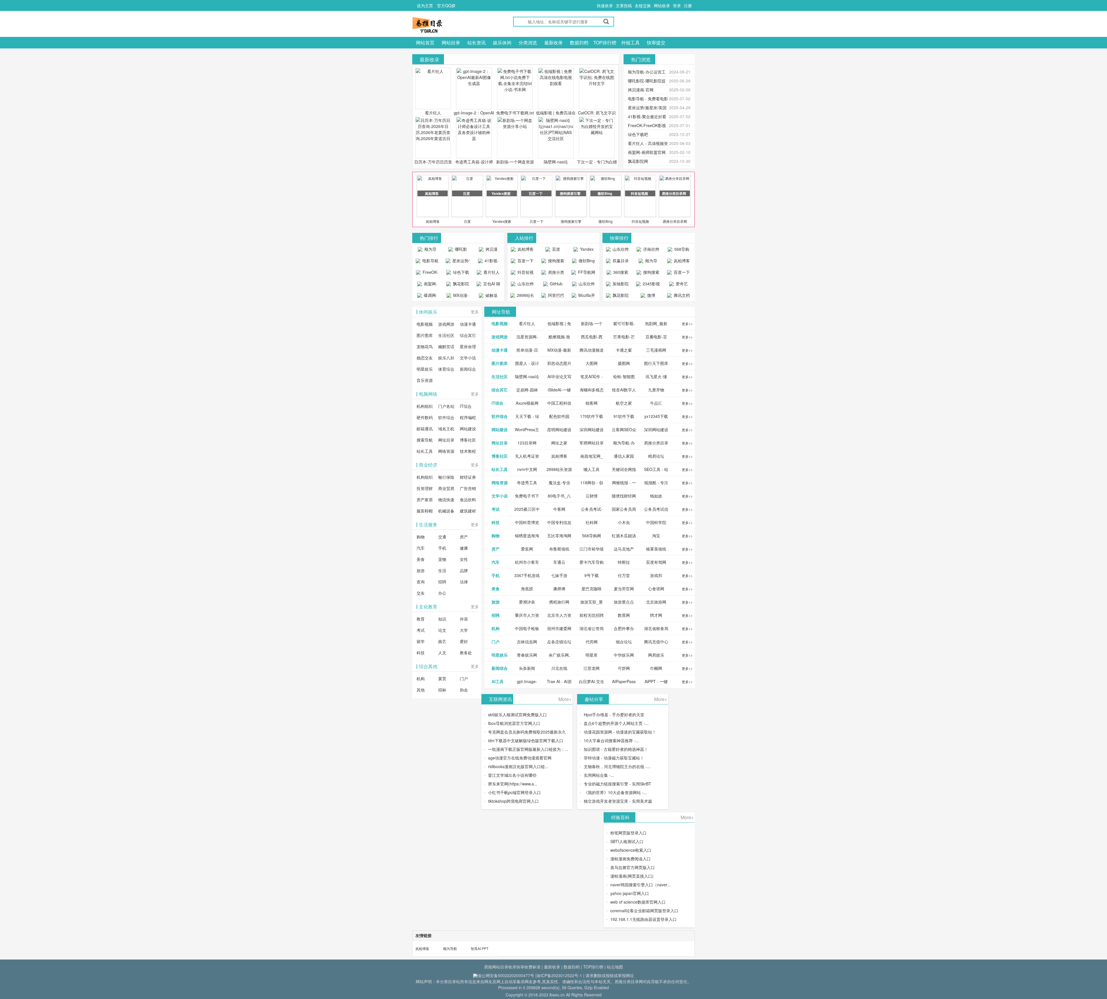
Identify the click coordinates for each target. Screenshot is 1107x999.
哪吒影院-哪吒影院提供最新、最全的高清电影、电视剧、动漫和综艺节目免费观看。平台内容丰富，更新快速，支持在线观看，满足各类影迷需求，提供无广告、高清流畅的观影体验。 (457, 250)
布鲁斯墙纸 (559, 549)
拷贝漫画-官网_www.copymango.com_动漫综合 (489, 250)
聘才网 (656, 615)
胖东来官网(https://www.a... (512, 784)
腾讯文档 (681, 295)
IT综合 (466, 406)
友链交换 (643, 5)
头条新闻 (527, 668)
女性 (464, 559)
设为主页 (425, 5)
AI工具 (498, 681)
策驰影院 (620, 283)
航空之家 (624, 403)
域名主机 (446, 428)
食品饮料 (468, 499)
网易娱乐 (656, 655)
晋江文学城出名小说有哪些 (512, 775)
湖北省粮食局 (656, 628)
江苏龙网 (591, 668)
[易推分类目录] (441, 25)
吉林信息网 (527, 641)
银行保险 (446, 477)
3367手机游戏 (527, 575)
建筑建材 (468, 511)
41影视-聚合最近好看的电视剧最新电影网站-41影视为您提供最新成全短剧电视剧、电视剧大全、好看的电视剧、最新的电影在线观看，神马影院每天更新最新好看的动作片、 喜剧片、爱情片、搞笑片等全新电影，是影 (488, 262)
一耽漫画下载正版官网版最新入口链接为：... (528, 749)
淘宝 (656, 535)
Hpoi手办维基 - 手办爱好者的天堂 (614, 714)
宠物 (442, 559)
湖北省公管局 (591, 628)
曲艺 (442, 641)
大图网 (591, 363)
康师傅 (559, 588)
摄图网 (624, 363)
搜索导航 (425, 440)
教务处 (466, 652)
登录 (677, 5)
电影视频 (425, 324)
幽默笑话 (446, 346)
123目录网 (526, 443)
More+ (564, 699)
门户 (464, 678)
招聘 (442, 582)
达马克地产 (624, 549)
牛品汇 (656, 403)
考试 (421, 630)
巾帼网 (656, 668)
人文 (442, 652)
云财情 (591, 496)
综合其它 (468, 335)
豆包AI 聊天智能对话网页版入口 (489, 285)
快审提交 (656, 42)
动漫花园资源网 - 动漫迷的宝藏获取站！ (620, 732)
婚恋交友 (425, 358)
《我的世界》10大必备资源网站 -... (615, 792)
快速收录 (605, 5)
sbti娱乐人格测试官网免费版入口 (517, 714)
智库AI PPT (479, 948)
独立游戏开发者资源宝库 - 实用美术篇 (618, 801)
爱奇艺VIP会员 (679, 285)
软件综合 (446, 417)
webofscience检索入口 (630, 850)
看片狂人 (433, 113)
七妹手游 (559, 575)
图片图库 (425, 335)
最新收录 (553, 42)
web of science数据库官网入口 (638, 902)
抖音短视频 (640, 221)
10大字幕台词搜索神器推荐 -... (611, 740)
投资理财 (425, 488)
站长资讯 (476, 42)
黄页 (442, 678)
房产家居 (425, 499)
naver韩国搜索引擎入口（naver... (640, 884)
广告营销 (468, 488)
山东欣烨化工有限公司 (523, 285)
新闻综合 (468, 369)
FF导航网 (586, 272)
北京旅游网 (656, 602)
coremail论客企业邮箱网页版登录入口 (644, 910)
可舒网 (624, 668)
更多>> (687, 323)
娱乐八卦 (446, 358)
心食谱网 (656, 588)
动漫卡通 (468, 324)
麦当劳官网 (624, 588)
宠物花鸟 (425, 346)
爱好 (464, 641)
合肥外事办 (624, 628)
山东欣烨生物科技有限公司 (584, 285)
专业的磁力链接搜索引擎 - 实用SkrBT (617, 784)
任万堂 (624, 575)
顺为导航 (450, 948)
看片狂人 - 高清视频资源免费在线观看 (488, 273)
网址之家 (559, 443)
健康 (464, 548)
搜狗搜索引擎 (571, 221)
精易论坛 (656, 456)
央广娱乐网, (559, 655)
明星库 (591, 655)
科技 (421, 652)
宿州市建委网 (559, 628)
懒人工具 (591, 469)
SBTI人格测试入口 (626, 841)
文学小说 (468, 358)
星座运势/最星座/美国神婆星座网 (458, 262)
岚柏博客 (433, 221)
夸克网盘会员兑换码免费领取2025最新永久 (527, 732)
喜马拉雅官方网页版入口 (632, 867)
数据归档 (579, 42)
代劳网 (591, 641)
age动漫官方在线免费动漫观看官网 (519, 758)
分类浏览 (528, 42)
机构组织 (425, 406)
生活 (442, 570)
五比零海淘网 (559, 535)
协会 (464, 690)
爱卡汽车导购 (591, 562)
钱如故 (656, 496)
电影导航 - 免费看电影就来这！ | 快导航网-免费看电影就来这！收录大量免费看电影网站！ (427, 262)
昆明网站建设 (559, 429)
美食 (421, 559)
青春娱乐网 (527, 655)
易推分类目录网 (675, 221)
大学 (464, 630)
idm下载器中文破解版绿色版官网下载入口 (525, 740)
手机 (442, 548)
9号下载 (591, 575)
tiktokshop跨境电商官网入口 (513, 801)
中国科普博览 (527, 522)
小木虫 (624, 522)
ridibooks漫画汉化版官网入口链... (518, 766)
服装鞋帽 (425, 511)
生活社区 (446, 335)
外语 (464, 619)
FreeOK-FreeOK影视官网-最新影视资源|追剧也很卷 (427, 273)
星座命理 (468, 346)
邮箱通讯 (425, 428)
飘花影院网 (638, 161)
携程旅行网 (559, 602)
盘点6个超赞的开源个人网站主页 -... (616, 723)
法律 (464, 582)
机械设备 (446, 511)
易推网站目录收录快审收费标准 (512, 967)
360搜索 (620, 272)
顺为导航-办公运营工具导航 (427, 250)
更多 (475, 311)
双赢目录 (620, 260)
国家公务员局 (624, 509)
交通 (442, 537)
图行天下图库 (656, 363)
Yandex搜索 (501, 221)
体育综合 (446, 369)
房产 (464, 537)
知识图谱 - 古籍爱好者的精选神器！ (616, 749)
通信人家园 (624, 456)
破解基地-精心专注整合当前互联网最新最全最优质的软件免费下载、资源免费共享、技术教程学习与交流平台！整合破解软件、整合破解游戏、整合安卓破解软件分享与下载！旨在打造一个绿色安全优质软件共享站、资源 (488, 296)
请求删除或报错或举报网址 (609, 975)
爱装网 (527, 549)
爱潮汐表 (527, 602)
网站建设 (468, 428)
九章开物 (656, 390)
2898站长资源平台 (524, 296)
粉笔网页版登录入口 (628, 833)
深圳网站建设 (591, 429)
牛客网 (559, 509)
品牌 (464, 570)
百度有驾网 (656, 562)
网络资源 (446, 451)
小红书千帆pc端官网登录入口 (514, 792)
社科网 (591, 522)
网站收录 (662, 5)
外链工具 (630, 42)
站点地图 (615, 967)
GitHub (555, 283)
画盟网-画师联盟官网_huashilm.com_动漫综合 (428, 285)
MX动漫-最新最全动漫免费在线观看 (458, 296)
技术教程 (468, 451)
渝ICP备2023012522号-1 (559, 975)
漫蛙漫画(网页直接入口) (632, 876)
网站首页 (425, 42)
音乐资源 (425, 380)
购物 (421, 537)
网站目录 (451, 42)
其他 (421, 690)
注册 (688, 5)
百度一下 (536, 221)
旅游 (421, 570)
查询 (421, 582)
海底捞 (527, 588)
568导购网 (681, 250)
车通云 (559, 562)
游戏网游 (446, 324)
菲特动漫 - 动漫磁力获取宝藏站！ (614, 758)
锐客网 (591, 403)
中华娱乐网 (624, 655)
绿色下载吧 (638, 134)
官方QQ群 (446, 5)
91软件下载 (623, 416)
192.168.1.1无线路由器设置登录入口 (643, 919)
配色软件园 (559, 416)
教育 (421, 619)
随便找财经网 (624, 496)
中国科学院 (656, 522)
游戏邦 (656, 575)
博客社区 (468, 440)
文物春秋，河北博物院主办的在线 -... (617, 766)
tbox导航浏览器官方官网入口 (514, 723)
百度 (467, 221)
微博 (650, 295)
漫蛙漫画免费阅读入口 (630, 859)
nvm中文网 (527, 469)
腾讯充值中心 (656, 641)
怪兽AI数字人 (624, 390)
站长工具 (425, 451)
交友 (421, 593)
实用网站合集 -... (599, 775)
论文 (442, 630)
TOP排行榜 (604, 42)
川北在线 (559, 668)
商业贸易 (446, 488)
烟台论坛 (624, 641)
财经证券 (468, 477)
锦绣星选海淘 (527, 535)
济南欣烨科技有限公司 (649, 250)
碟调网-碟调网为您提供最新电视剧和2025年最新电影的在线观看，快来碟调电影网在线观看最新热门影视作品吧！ (427, 296)
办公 (442, 593)
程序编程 (468, 417)
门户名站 (446, 406)
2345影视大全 (650, 285)
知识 (442, 619)
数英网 (624, 615)
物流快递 (446, 499)
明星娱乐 (425, 369)
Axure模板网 (527, 403)
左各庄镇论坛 (559, 641)
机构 (421, 678)
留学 (421, 641)
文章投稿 (624, 5)
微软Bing (605, 221)
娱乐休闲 (502, 42)
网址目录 (446, 440)
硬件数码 (425, 417)
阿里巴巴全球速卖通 (553, 296)
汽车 (421, 548)
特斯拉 (624, 562)
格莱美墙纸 (656, 549)
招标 (442, 690)
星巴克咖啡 (591, 588)
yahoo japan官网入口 (629, 893)
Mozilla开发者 (586, 296)
